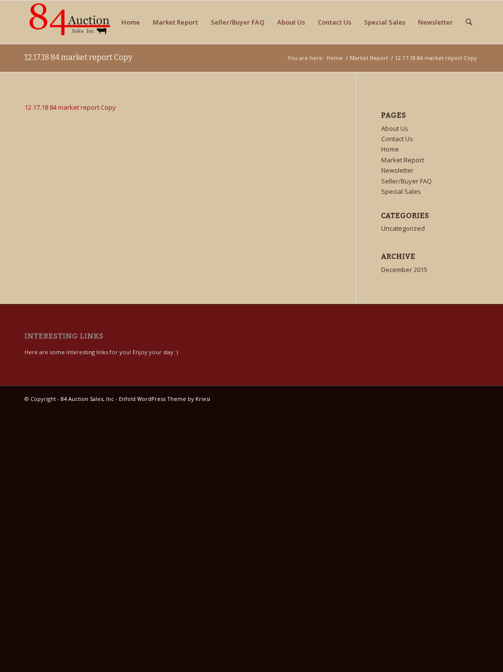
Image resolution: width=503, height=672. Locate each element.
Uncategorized (403, 228)
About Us (291, 22)
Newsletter (435, 22)
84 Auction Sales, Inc (87, 398)
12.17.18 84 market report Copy (78, 57)
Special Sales (384, 22)
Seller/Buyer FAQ (237, 22)
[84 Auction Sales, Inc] (68, 22)
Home (130, 22)
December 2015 (404, 269)
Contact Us (334, 22)
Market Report (175, 22)
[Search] (468, 22)
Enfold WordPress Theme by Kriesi (164, 398)
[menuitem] (468, 22)
